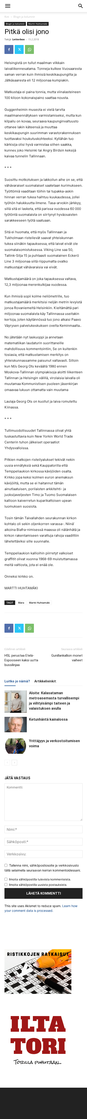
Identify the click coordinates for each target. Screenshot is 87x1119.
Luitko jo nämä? (17, 681)
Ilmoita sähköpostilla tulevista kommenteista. (40, 879)
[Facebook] (8, 49)
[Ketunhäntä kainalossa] (15, 724)
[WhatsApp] (29, 49)
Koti (6, 17)
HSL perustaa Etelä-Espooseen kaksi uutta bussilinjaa (21, 660)
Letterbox (18, 39)
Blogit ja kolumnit (24, 17)
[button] (7, 6)
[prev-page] (7, 762)
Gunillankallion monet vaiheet (67, 657)
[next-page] (14, 762)
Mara (21, 602)
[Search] (81, 6)
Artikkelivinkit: (45, 681)
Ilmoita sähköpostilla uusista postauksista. (38, 884)
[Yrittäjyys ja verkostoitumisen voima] (15, 746)
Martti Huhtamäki (37, 23)
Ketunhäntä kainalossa (48, 719)
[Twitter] (19, 49)
